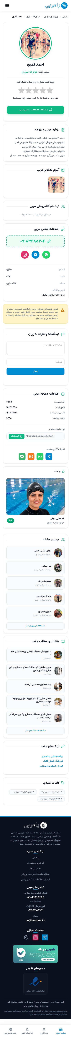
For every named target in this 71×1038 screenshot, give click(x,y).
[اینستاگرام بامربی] (35, 937)
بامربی (65, 16)
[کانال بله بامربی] (35, 954)
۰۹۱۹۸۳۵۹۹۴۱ (35, 910)
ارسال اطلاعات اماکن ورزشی (35, 880)
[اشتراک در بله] (22, 456)
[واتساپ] (46, 255)
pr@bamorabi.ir (35, 920)
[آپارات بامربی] (26, 937)
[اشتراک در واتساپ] (40, 456)
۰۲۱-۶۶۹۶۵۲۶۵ (35, 897)
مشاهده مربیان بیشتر (35, 626)
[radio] (21, 91)
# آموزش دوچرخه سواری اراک (23, 791)
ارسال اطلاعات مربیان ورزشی (35, 874)
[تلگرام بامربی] (45, 937)
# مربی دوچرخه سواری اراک (51, 791)
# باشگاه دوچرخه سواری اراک (51, 798)
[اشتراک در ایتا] (31, 456)
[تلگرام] (35, 255)
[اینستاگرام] (25, 255)
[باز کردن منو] (7, 5)
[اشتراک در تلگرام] (48, 456)
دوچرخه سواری (33, 16)
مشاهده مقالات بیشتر (36, 730)
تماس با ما (35, 869)
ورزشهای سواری (51, 16)
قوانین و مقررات (35, 863)
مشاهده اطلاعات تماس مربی (33, 110)
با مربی (35, 858)
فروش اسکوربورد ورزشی (51, 766)
